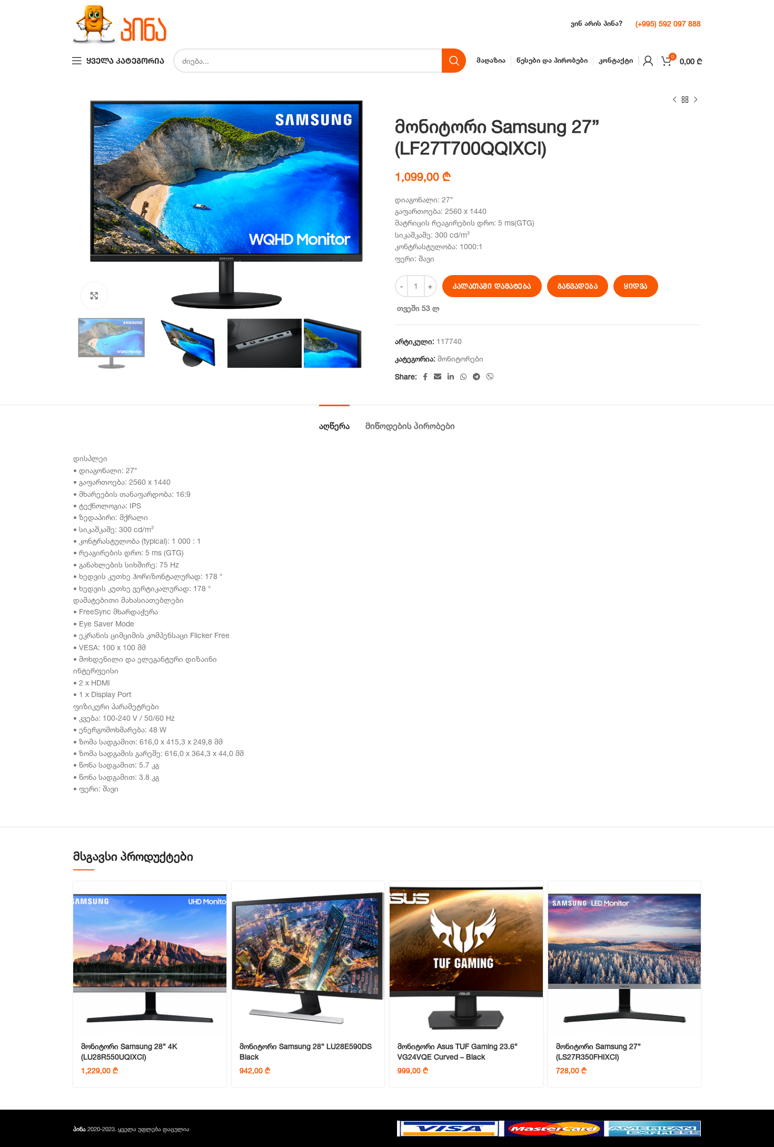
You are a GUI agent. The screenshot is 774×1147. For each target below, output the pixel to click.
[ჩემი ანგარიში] (648, 60)
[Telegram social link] (476, 377)
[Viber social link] (490, 377)
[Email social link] (437, 377)
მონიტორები (460, 358)
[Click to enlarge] (94, 295)
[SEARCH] (454, 60)
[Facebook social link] (425, 377)
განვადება (578, 286)
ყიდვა (636, 286)
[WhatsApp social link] (463, 377)
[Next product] (695, 100)
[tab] (334, 421)
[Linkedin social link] (450, 377)
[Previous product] (674, 100)
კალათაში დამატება (492, 286)
